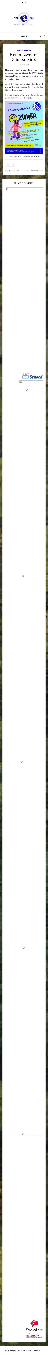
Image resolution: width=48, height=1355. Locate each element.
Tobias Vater (14, 170)
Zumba (9, 165)
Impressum (37, 1350)
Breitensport (24, 50)
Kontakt (27, 98)
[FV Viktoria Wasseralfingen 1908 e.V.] (24, 19)
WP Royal (21, 1350)
